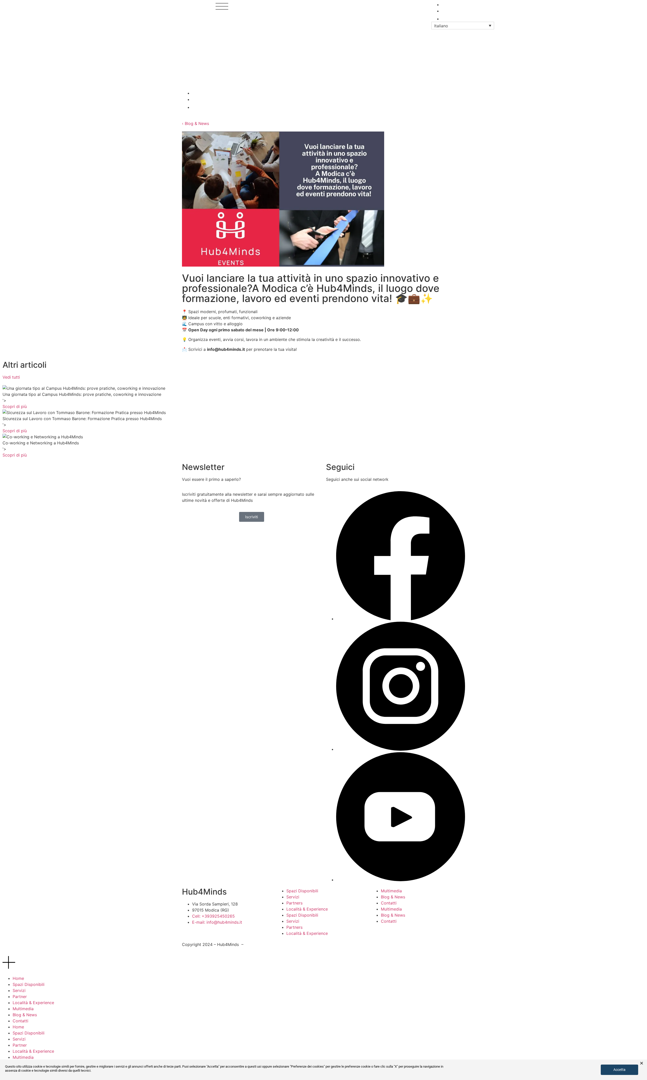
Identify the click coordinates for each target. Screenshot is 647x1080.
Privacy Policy (258, 944)
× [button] (641, 1063)
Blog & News (393, 896)
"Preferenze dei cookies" (307, 1066)
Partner (20, 996)
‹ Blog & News (195, 123)
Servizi (292, 896)
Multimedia (391, 890)
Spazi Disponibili (302, 890)
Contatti (389, 902)
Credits (333, 946)
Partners (294, 902)
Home (18, 978)
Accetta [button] (619, 1070)
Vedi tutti (11, 377)
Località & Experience (307, 909)
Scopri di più (15, 406)
